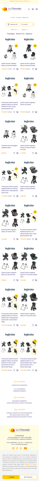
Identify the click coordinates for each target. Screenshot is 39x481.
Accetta (11, 477)
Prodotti (13, 17)
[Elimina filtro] (18, 29)
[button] (37, 9)
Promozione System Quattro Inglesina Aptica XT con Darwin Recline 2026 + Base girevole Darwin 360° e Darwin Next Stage (28, 363)
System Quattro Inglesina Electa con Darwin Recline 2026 (27, 188)
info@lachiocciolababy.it (19, 391)
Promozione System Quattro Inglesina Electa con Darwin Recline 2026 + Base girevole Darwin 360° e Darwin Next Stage (9, 318)
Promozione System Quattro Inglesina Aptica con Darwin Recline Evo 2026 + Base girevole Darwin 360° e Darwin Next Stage (9, 363)
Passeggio (18, 17)
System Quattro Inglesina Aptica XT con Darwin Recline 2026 (28, 274)
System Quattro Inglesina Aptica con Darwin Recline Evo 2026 (27, 147)
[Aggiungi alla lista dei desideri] (14, 69)
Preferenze (29, 477)
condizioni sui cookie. (30, 464)
